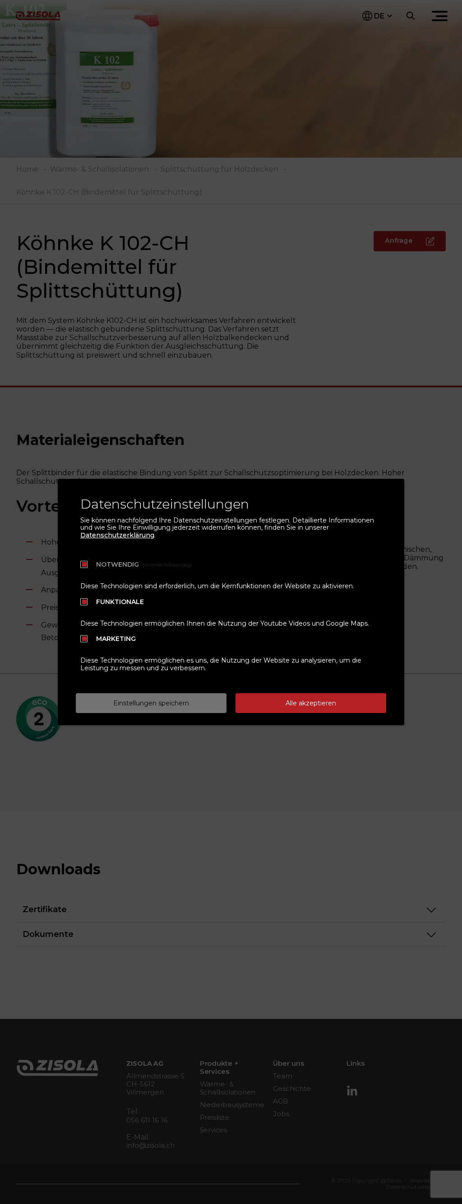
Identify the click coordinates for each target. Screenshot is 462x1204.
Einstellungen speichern (151, 703)
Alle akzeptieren (311, 703)
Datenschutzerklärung (117, 535)
